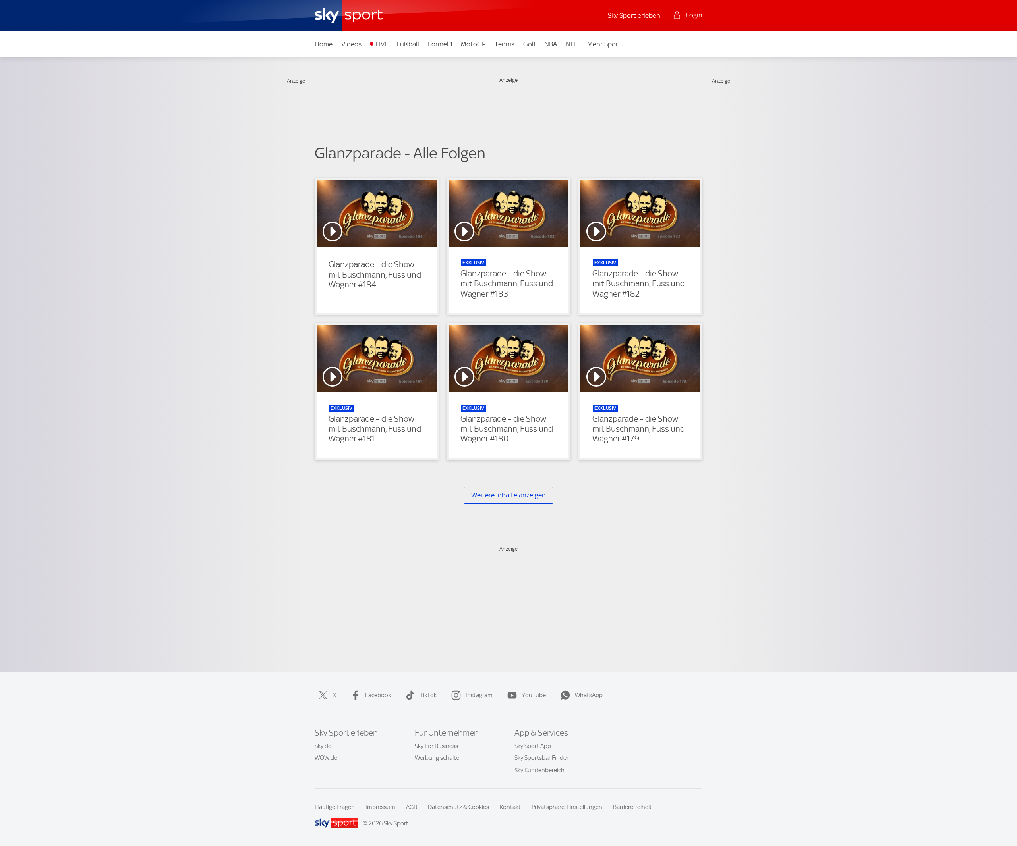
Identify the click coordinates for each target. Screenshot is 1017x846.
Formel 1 (440, 44)
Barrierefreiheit (632, 807)
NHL (572, 44)
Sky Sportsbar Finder (541, 757)
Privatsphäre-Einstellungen (567, 807)
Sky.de (323, 746)
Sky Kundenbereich (539, 770)
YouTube (534, 695)
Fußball (407, 44)
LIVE (381, 44)
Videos (351, 44)
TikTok (428, 695)
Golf (529, 44)
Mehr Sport (604, 44)
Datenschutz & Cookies (458, 807)
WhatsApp (589, 695)
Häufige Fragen (335, 807)
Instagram (479, 695)
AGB (411, 807)
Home (324, 44)
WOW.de (326, 757)
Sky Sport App (532, 746)
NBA (550, 44)
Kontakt (510, 807)
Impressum (380, 807)
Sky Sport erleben (634, 15)
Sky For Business (436, 746)
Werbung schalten (439, 757)
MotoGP (473, 44)
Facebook (378, 695)
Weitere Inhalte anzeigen (508, 495)
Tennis (504, 44)
